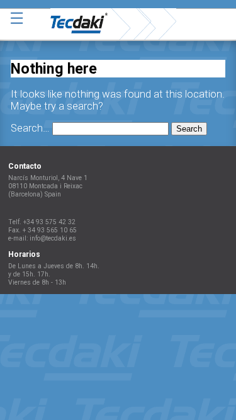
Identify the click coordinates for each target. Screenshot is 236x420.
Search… (30, 128)
